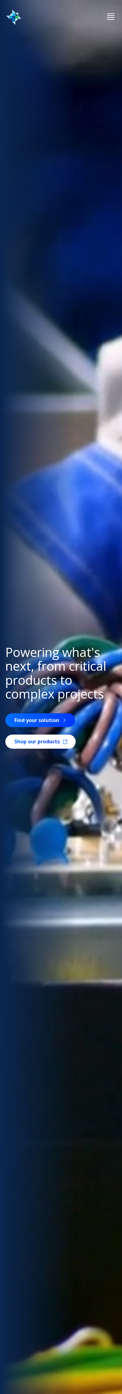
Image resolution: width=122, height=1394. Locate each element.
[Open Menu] (111, 17)
